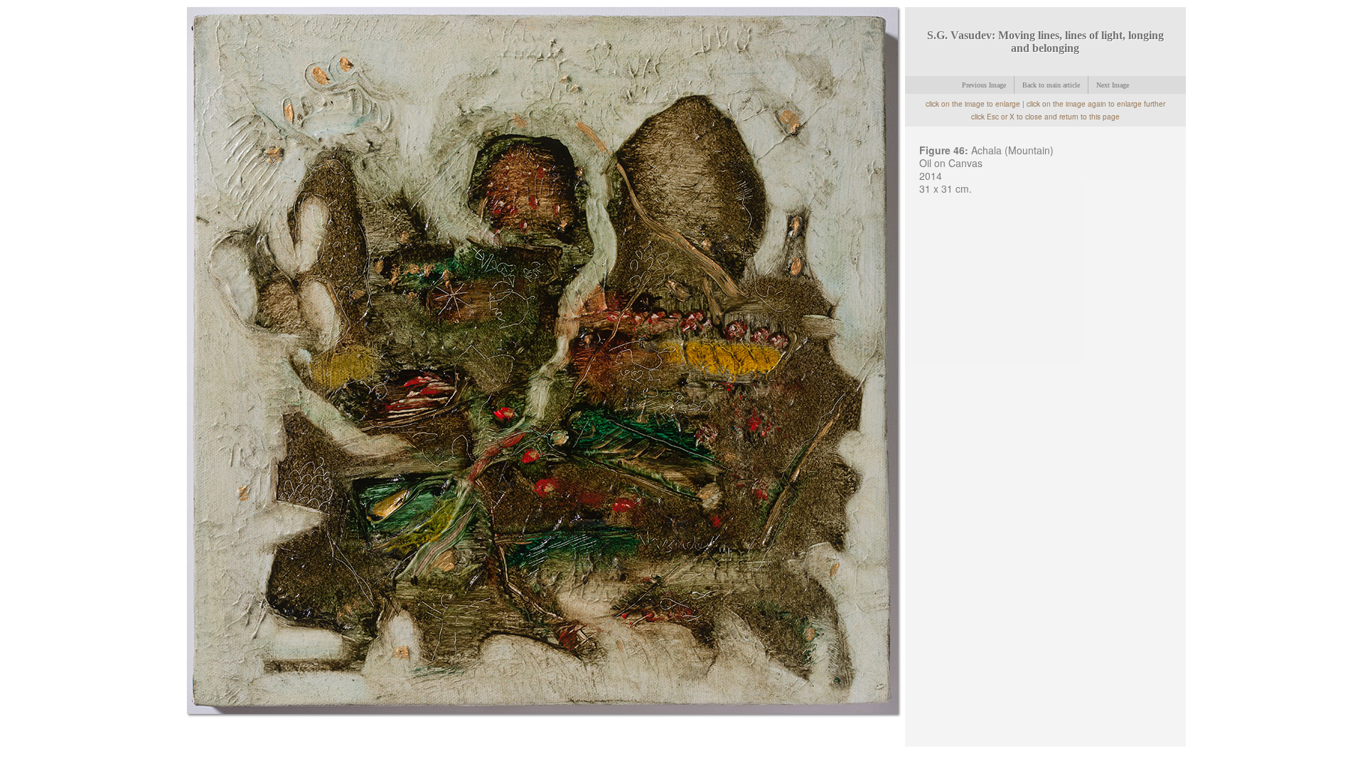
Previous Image (984, 85)
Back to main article (1051, 85)
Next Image (1112, 85)
